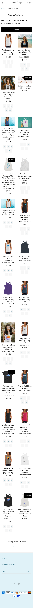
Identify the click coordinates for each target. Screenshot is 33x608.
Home (3, 8)
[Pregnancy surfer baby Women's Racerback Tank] (8, 203)
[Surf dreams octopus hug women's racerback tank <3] (25, 122)
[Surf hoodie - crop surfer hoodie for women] (25, 41)
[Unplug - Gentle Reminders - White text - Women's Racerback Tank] (25, 416)
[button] (16, 29)
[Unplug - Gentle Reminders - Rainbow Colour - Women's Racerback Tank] (8, 416)
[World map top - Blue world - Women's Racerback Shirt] (25, 206)
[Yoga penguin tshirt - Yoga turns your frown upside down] (8, 377)
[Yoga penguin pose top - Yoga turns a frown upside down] (25, 329)
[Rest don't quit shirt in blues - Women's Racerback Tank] (8, 247)
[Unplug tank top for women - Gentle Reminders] (8, 41)
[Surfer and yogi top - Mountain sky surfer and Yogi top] (8, 500)
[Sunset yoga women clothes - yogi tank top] (8, 459)
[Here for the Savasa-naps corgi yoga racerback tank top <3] (25, 164)
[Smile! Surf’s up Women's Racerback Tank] (25, 247)
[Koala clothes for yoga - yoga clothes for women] (8, 83)
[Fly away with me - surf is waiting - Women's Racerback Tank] (8, 288)
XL (10, 66)
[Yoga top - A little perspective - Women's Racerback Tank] (8, 332)
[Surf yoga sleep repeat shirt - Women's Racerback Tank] (25, 459)
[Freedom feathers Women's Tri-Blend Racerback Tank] (25, 500)
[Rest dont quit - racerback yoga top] (25, 288)
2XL (27, 69)
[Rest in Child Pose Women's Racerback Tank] (25, 377)
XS (4, 62)
